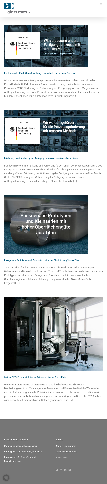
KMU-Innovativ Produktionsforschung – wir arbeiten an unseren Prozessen (40, 73)
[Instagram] (61, 470)
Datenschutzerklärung (66, 451)
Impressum (61, 457)
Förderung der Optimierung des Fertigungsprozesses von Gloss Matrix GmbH (41, 158)
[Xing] (70, 470)
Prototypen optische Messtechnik (20, 446)
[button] (6, 478)
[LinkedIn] (65, 470)
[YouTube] (57, 470)
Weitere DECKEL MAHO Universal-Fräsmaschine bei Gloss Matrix (35, 377)
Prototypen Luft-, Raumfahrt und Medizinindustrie (20, 459)
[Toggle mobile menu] (101, 4)
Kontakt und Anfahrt (66, 446)
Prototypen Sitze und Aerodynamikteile (23, 451)
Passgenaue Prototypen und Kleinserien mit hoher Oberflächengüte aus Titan (42, 260)
